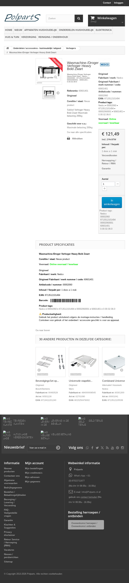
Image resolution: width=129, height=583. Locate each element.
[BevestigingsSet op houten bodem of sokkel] (51, 362)
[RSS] (107, 447)
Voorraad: (103, 119)
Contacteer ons (12, 476)
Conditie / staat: (75, 101)
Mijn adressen (32, 477)
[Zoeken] (79, 18)
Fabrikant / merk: (107, 78)
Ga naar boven (43, 330)
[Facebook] (92, 447)
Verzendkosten (109, 155)
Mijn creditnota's (33, 473)
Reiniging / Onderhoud (53, 37)
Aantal (105, 179)
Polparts (78, 469)
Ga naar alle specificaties (79, 132)
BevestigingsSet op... (47, 380)
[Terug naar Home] (7, 48)
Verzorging (28, 37)
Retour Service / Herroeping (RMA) (11, 542)
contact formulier (89, 497)
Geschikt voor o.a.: (77, 123)
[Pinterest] (117, 447)
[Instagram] (122, 447)
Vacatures (9, 550)
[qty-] (117, 184)
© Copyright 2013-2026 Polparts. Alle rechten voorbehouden (33, 574)
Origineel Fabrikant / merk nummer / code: (109, 83)
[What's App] (87, 447)
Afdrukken (77, 138)
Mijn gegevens (32, 481)
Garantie (106, 168)
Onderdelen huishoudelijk (76, 29)
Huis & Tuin (12, 37)
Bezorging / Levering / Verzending (10, 502)
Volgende (58, 92)
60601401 (103, 88)
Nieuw (18, 29)
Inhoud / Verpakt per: (110, 146)
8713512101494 (106, 108)
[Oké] (58, 447)
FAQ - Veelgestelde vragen (10, 513)
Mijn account (34, 463)
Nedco (120, 78)
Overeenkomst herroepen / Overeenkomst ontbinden (84, 524)
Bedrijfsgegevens (13, 487)
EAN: (101, 98)
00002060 (111, 105)
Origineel (72, 95)
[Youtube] (112, 447)
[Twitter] (97, 447)
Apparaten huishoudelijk (40, 29)
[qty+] (104, 188)
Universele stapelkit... (80, 380)
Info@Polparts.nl (90, 492)
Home (8, 29)
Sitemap (8, 561)
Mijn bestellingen (34, 468)
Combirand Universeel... (115, 380)
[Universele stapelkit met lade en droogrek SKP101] (84, 362)
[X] (102, 447)
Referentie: (72, 91)
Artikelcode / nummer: (110, 91)
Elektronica (104, 29)
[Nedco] (104, 65)
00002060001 (104, 111)
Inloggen (118, 3)
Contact (107, 3)
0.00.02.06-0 (104, 114)
